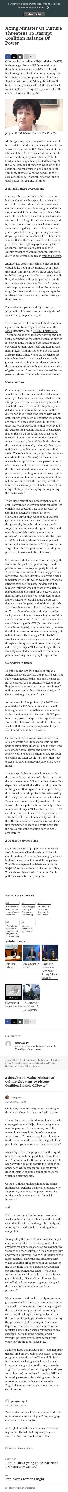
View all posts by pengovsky (28, 1049)
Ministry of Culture (23, 1066)
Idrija (8, 330)
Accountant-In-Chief (31, 965)
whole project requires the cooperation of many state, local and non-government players (33, 346)
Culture (56, 1060)
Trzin (44, 544)
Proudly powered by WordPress (20, 1487)
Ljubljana (9, 1066)
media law (44, 390)
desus (8, 1063)
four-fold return (51, 255)
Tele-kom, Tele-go (10, 965)
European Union (26, 1063)
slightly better (47, 453)
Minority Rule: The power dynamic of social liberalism (12, 910)
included (41, 445)
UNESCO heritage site (45, 330)
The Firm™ (48, 133)
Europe (15, 1063)
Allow (34, 14)
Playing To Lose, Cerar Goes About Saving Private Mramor (50, 970)
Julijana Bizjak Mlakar (44, 1063)
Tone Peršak (20, 540)
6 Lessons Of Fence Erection (13, 1004)
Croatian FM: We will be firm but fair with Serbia (43, 910)
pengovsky (31, 1060)
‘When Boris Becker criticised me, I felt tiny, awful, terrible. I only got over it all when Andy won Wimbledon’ (12, 931)
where (30, 200)
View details (38, 7)
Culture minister (15, 61)
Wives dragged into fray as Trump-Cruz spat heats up (28, 910)
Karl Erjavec (24, 153)
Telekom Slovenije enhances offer (27, 928)
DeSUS (36, 149)
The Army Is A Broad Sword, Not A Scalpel (31, 1006)
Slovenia (44, 1060)
